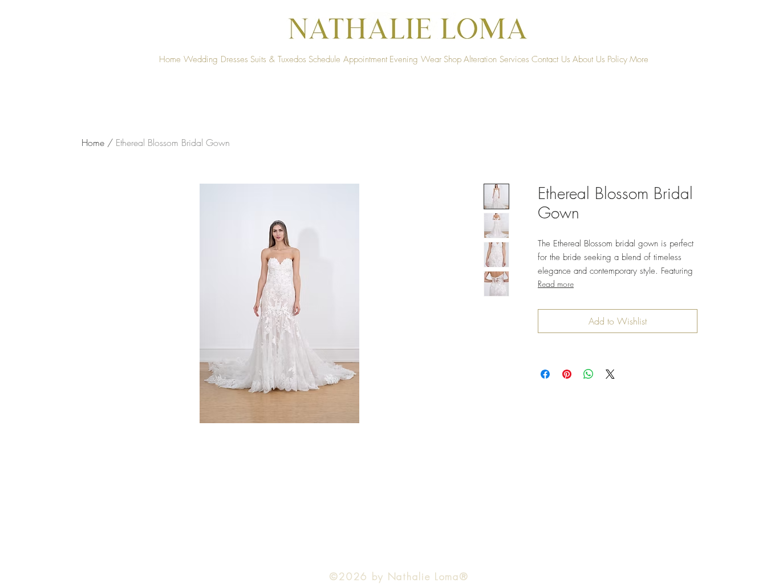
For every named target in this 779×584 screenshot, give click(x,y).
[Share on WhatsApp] (588, 374)
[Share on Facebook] (545, 374)
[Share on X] (610, 374)
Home (93, 142)
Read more (556, 283)
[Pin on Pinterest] (567, 374)
